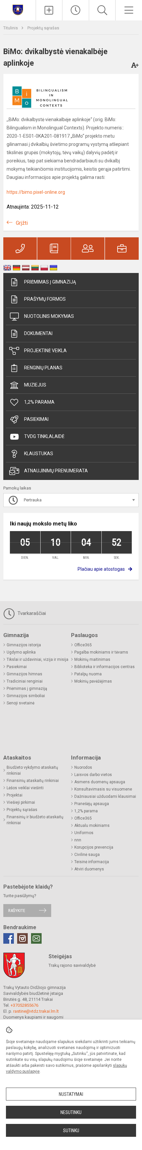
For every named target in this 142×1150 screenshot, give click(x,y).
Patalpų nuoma (88, 674)
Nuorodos (83, 767)
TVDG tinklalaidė (44, 436)
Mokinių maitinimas (92, 659)
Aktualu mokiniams (92, 825)
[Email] (36, 938)
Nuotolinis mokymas (49, 316)
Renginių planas (43, 367)
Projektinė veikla (45, 350)
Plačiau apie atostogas (101, 569)
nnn (77, 840)
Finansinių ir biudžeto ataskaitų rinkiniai (35, 820)
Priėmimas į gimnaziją (50, 282)
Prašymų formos (45, 299)
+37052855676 (24, 1005)
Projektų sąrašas (43, 27)
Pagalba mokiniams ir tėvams (101, 652)
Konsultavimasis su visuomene (103, 789)
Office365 (83, 645)
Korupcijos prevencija (93, 847)
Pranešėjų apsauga (91, 803)
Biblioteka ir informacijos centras (104, 666)
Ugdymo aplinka (21, 652)
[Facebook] (8, 938)
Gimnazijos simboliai (26, 695)
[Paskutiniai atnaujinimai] (75, 10)
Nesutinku (71, 1112)
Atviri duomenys (89, 869)
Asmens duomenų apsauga (99, 782)
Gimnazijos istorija (24, 645)
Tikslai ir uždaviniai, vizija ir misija (37, 659)
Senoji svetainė (20, 703)
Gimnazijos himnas (24, 674)
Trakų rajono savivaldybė (72, 965)
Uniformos (83, 832)
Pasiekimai (36, 419)
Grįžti (22, 223)
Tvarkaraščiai (31, 613)
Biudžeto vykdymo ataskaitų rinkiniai (32, 770)
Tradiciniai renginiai (25, 681)
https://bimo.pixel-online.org (36, 192)
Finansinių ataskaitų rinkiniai (33, 780)
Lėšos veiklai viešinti (25, 788)
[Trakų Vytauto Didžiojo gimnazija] (17, 9)
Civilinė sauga (87, 854)
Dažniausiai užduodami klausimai (105, 796)
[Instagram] (22, 938)
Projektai (14, 795)
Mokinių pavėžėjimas (93, 681)
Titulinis (11, 27)
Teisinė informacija (91, 862)
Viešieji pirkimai (21, 802)
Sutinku (71, 1130)
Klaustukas (38, 453)
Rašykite (16, 910)
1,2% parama (39, 402)
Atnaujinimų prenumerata (56, 470)
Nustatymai (71, 1094)
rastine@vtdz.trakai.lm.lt (36, 1011)
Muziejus (35, 385)
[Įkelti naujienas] (49, 10)
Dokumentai (38, 333)
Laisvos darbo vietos (93, 774)
